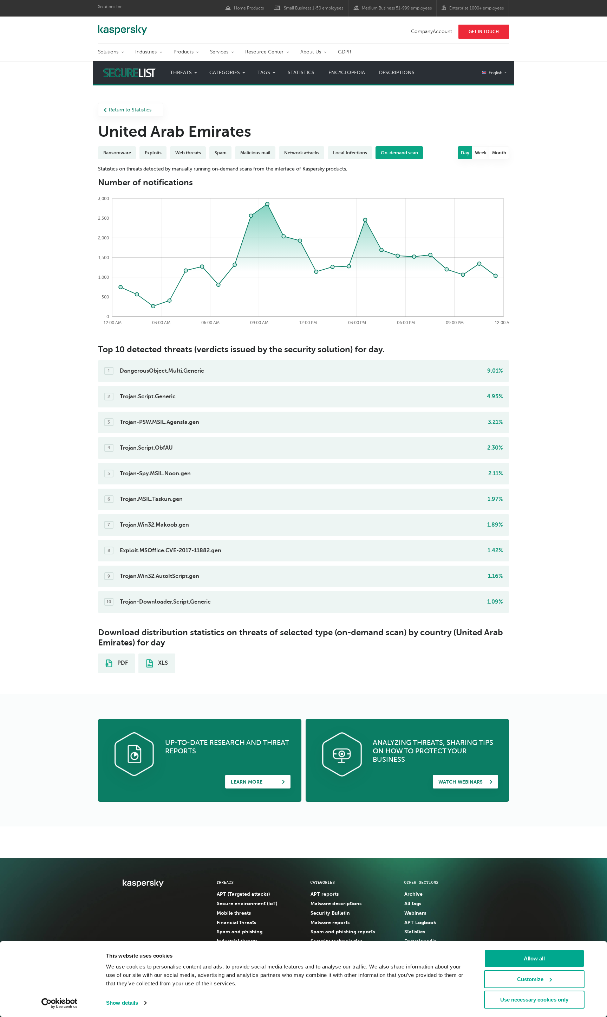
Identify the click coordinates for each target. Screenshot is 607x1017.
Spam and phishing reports (343, 931)
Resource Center (264, 51)
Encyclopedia (346, 72)
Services (219, 51)
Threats (225, 882)
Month (499, 152)
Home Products (249, 8)
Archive (413, 894)
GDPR (344, 51)
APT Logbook (420, 922)
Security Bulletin (330, 913)
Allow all (534, 958)
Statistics (301, 72)
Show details (122, 1003)
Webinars (415, 913)
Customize (530, 979)
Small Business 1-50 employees (313, 8)
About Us (310, 51)
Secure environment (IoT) (247, 903)
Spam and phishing (239, 931)
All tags (412, 903)
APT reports (325, 894)
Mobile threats (234, 913)
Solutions (108, 51)
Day (465, 152)
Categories (323, 882)
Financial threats (236, 922)
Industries (146, 51)
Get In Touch (484, 31)
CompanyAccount (431, 31)
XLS (162, 663)
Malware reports (330, 922)
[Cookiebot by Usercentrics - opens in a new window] (59, 1003)
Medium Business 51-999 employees (397, 8)
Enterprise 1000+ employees (476, 8)
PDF (122, 663)
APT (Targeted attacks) (243, 894)
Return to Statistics (130, 109)
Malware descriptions (336, 903)
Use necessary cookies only (534, 1000)
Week (481, 152)
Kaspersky (122, 26)
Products (184, 51)
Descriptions (397, 72)
